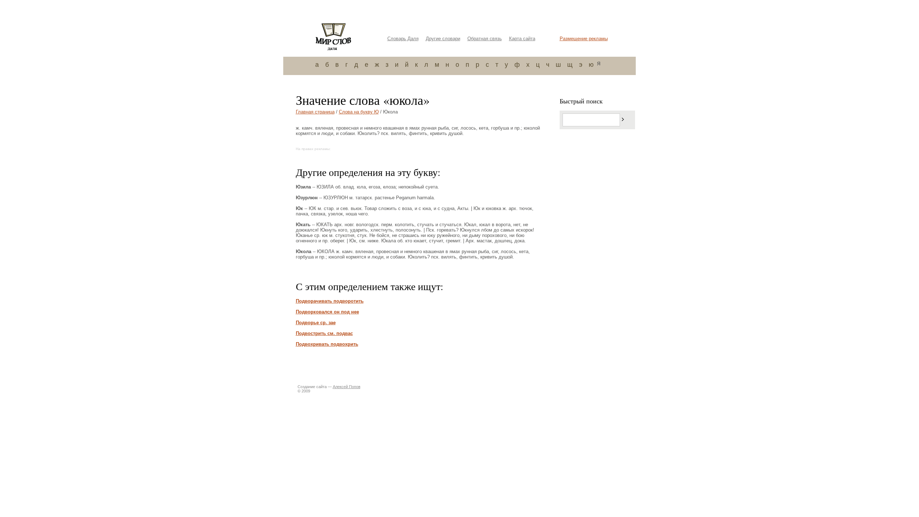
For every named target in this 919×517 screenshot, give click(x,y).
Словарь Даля (403, 38)
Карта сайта (522, 38)
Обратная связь (484, 38)
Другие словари (443, 38)
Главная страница (315, 112)
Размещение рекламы (584, 38)
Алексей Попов (346, 387)
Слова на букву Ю (359, 112)
